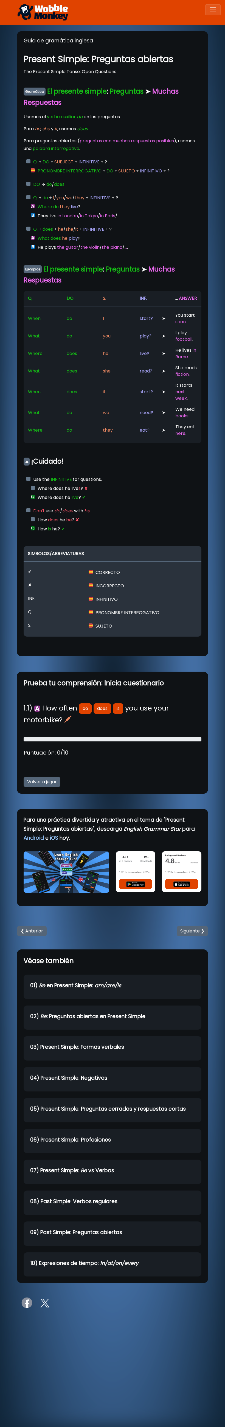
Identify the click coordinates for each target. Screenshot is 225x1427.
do (85, 708)
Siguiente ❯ (192, 931)
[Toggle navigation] (213, 9)
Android (34, 838)
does (102, 708)
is (118, 708)
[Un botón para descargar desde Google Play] (135, 884)
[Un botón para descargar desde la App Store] (181, 884)
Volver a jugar (42, 782)
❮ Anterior (32, 931)
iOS (54, 838)
